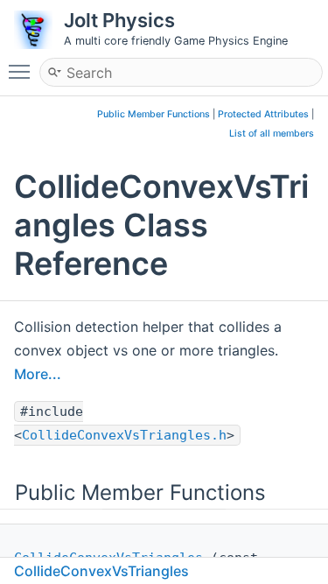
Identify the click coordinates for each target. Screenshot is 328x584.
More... (37, 374)
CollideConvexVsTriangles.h (124, 435)
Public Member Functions (153, 114)
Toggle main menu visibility (22, 71)
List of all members (271, 133)
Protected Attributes (263, 114)
